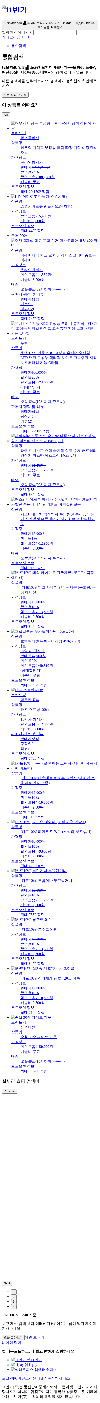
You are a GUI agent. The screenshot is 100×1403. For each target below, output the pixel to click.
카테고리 (9, 37)
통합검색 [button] (18, 46)
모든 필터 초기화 (15, 95)
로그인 (7, 1378)
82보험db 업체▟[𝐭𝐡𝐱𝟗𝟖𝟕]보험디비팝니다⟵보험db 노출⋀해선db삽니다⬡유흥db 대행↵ (50, 25)
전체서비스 (60, 1378)
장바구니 (24, 37)
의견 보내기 (34, 1337)
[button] (55, 32)
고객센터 (32, 1378)
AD (6, 115)
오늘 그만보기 (13, 1337)
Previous (10, 1091)
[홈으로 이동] (14, 10)
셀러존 (45, 1378)
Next (7, 1283)
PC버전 (19, 1378)
